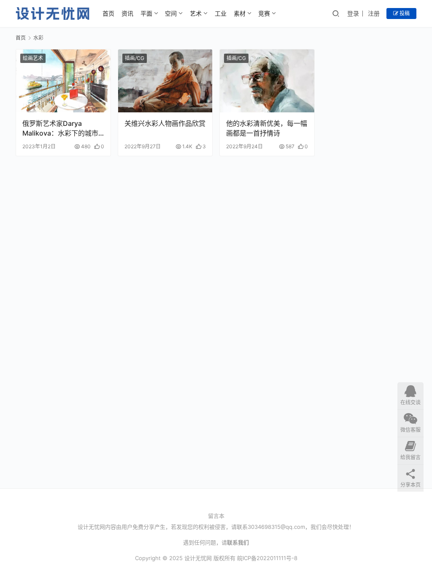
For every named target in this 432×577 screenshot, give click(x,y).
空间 (171, 13)
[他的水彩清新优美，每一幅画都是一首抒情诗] (267, 80)
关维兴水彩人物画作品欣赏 (164, 123)
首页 (108, 13)
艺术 (196, 13)
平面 (146, 13)
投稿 (404, 13)
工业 (221, 13)
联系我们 (238, 542)
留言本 (216, 515)
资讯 (127, 13)
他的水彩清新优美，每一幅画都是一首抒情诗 (266, 128)
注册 (374, 13)
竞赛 (264, 13)
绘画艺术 (33, 58)
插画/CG (134, 58)
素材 (240, 13)
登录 (353, 13)
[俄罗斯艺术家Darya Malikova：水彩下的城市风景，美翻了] (63, 80)
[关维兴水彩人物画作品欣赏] (165, 80)
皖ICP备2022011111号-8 (267, 558)
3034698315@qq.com (276, 526)
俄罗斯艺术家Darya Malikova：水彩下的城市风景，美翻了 (60, 128)
